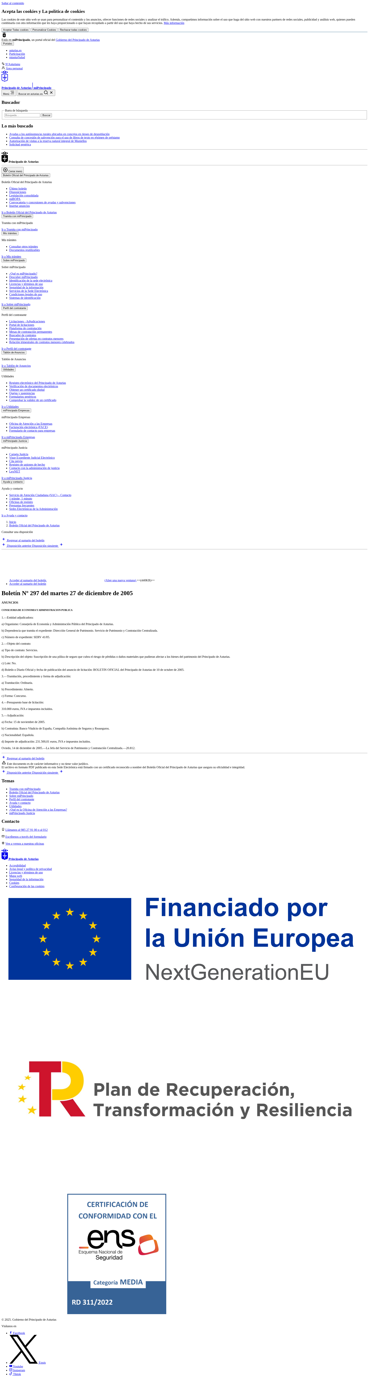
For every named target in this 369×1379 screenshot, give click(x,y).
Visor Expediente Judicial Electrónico (32, 457)
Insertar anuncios (19, 205)
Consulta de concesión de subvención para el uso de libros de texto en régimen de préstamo (64, 137)
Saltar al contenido (13, 3)
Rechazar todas (73, 29)
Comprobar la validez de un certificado (32, 400)
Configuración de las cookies (26, 886)
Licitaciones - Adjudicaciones (27, 321)
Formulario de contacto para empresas (32, 430)
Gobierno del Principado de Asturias (78, 39)
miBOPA (15, 199)
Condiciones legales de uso (25, 294)
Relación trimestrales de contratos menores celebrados (41, 342)
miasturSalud (17, 57)
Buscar (46, 115)
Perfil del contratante (21, 799)
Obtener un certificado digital (27, 389)
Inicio (12, 522)
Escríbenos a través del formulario (26, 836)
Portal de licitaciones (21, 324)
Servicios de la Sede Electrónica (28, 290)
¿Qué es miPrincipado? (23, 273)
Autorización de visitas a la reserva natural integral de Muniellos (48, 141)
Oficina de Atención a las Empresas (30, 423)
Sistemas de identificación (25, 297)
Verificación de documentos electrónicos (33, 386)
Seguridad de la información (26, 287)
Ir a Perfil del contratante (16, 348)
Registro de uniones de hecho (27, 464)
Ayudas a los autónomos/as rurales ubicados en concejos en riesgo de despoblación (59, 134)
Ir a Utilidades (10, 406)
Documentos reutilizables (24, 250)
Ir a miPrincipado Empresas (18, 437)
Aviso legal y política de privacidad (30, 869)
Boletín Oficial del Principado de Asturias (34, 525)
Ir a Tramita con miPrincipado (20, 229)
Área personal (14, 68)
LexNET (14, 471)
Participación (17, 53)
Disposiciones (17, 192)
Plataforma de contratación (25, 328)
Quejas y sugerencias (22, 393)
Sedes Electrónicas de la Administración (33, 509)
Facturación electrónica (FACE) (28, 427)
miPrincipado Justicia (22, 813)
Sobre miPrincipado (21, 795)
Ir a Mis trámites (11, 256)
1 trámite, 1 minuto (20, 498)
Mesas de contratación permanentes (30, 331)
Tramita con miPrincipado (25, 789)
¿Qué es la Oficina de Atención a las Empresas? (38, 809)
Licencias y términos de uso (26, 284)
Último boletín (18, 188)
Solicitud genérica (20, 144)
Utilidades (15, 806)
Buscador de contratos (22, 335)
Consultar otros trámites (23, 246)
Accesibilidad (17, 865)
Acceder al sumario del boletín (72, 580)
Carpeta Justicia (18, 454)
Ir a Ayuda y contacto (14, 515)
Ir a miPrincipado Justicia (17, 478)
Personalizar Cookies (44, 29)
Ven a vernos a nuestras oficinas (24, 843)
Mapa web (15, 875)
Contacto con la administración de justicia (34, 468)
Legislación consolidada (23, 195)
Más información (174, 23)
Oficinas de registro (21, 502)
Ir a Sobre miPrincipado (16, 304)
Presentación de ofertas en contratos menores (36, 338)
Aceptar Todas (16, 29)
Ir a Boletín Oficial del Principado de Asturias (29, 212)
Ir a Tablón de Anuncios (16, 365)
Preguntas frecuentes (21, 505)
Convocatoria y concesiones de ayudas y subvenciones (42, 202)
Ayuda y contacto (20, 802)
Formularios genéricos (22, 396)
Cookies (14, 882)
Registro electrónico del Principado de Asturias (37, 382)
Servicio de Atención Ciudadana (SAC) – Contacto (40, 495)
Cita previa (15, 461)
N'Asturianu (12, 64)
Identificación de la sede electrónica (30, 280)
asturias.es (15, 50)
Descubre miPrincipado (23, 277)
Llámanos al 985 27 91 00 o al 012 (26, 829)
